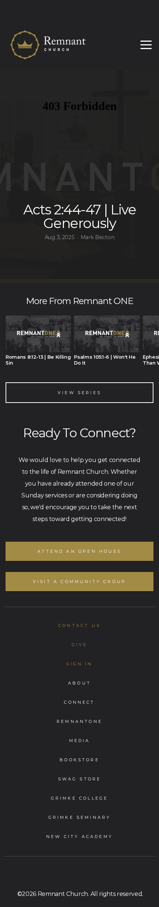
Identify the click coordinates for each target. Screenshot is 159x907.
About (79, 683)
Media (79, 740)
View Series (79, 392)
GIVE (80, 644)
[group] (38, 343)
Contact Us (79, 625)
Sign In (79, 663)
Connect (79, 702)
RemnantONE (79, 721)
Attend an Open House (79, 551)
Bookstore (79, 759)
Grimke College (79, 798)
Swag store (79, 779)
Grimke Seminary (79, 817)
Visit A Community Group (79, 581)
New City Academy (79, 836)
